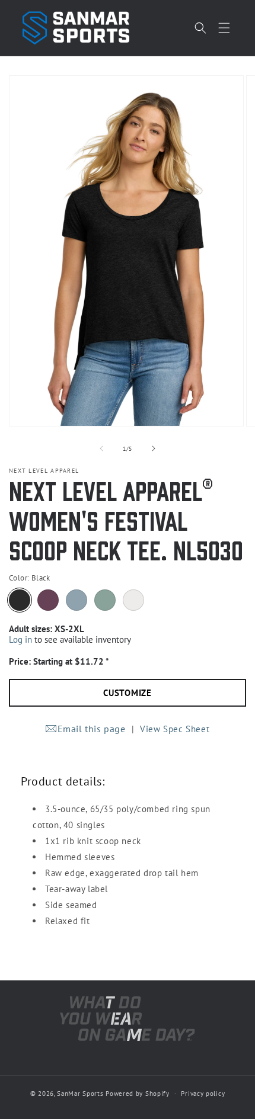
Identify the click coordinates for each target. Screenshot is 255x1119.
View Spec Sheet (174, 729)
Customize (127, 692)
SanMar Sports (80, 1093)
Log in (20, 639)
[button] (224, 28)
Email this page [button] (92, 729)
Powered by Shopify (138, 1093)
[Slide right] (154, 448)
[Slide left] (101, 448)
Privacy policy (203, 1093)
